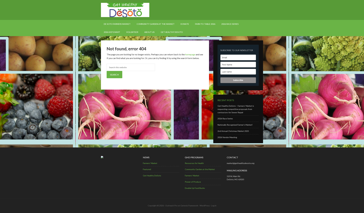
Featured (147, 169)
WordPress (205, 205)
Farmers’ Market (192, 175)
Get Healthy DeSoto (152, 175)
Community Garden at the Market (200, 169)
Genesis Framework (189, 205)
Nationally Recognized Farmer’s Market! (235, 125)
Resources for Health (194, 163)
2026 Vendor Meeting (227, 137)
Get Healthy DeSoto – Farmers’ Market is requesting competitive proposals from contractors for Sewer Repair (236, 109)
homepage (190, 54)
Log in (213, 205)
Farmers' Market (150, 163)
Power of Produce (193, 182)
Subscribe (238, 80)
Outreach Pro (171, 205)
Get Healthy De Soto (182, 10)
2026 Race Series (225, 118)
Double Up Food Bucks (195, 188)
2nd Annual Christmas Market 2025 (233, 131)
